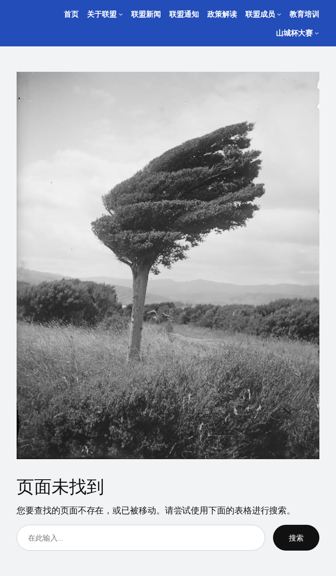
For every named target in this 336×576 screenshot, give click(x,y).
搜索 (296, 538)
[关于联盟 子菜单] (121, 14)
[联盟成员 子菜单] (279, 14)
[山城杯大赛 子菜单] (317, 33)
